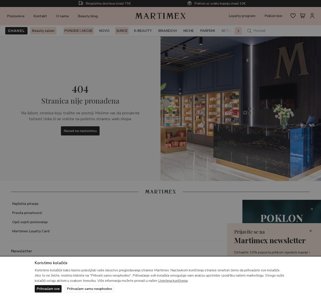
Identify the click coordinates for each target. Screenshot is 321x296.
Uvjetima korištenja (173, 280)
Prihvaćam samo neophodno (89, 288)
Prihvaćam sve (48, 288)
